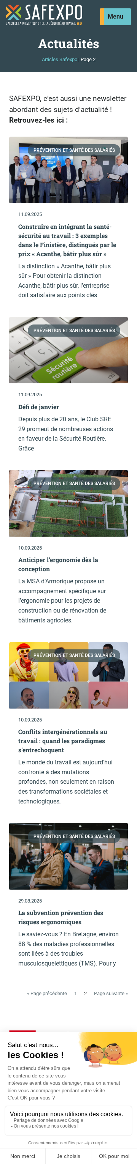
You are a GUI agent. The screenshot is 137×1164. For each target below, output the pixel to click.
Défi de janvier (38, 407)
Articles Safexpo (59, 59)
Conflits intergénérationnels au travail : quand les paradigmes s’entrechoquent (62, 741)
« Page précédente (47, 993)
